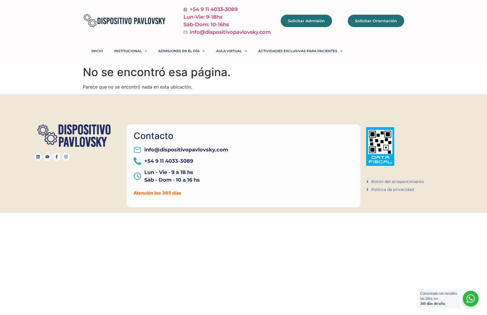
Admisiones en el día (179, 51)
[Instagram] (66, 157)
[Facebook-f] (57, 157)
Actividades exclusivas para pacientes (297, 51)
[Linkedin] (38, 157)
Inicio (97, 51)
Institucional (128, 51)
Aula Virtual (229, 51)
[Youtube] (47, 157)
